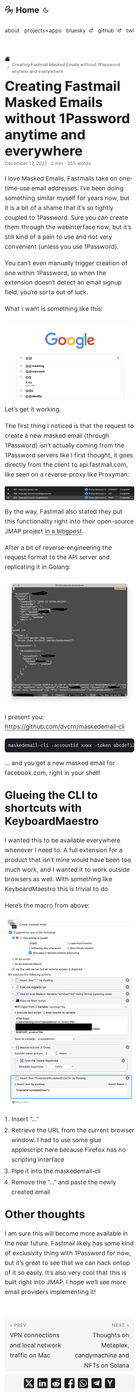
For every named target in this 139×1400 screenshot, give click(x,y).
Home (27, 10)
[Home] (8, 58)
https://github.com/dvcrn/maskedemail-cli (64, 726)
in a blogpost (63, 531)
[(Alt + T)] (46, 10)
